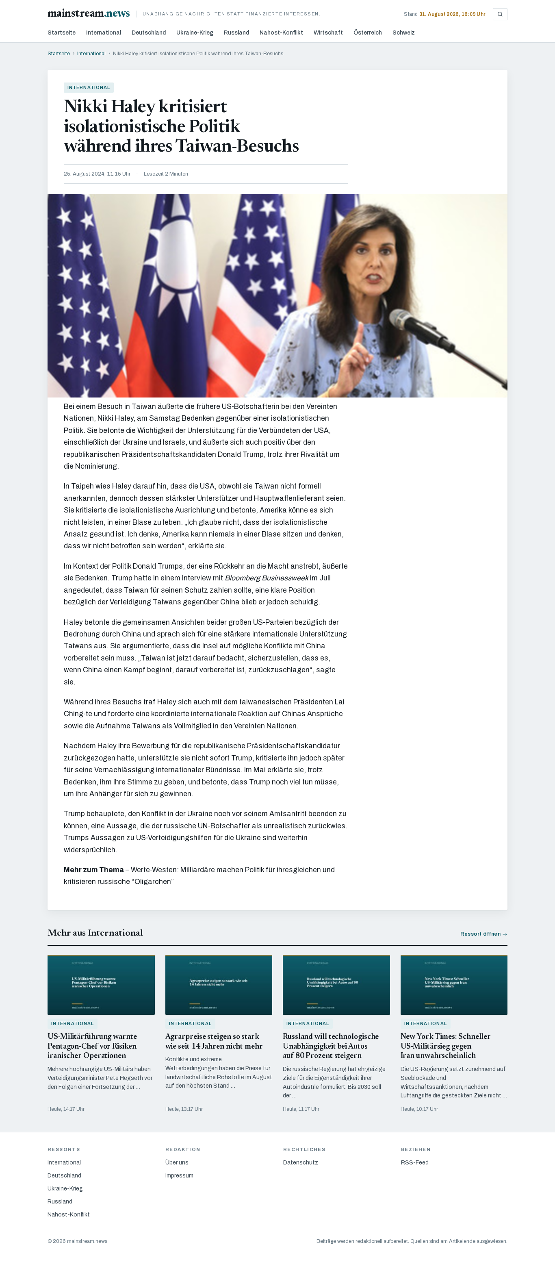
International (103, 33)
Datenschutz (300, 1163)
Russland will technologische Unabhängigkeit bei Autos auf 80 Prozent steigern (331, 1046)
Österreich (367, 33)
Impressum (179, 1176)
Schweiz (403, 33)
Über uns (177, 1163)
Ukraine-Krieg (194, 33)
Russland (236, 33)
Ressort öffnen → (483, 934)
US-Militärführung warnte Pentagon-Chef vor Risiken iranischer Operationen (92, 1046)
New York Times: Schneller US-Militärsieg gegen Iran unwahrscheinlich (446, 1046)
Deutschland (149, 33)
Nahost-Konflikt (281, 33)
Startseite (62, 33)
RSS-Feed (415, 1163)
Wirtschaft (328, 33)
